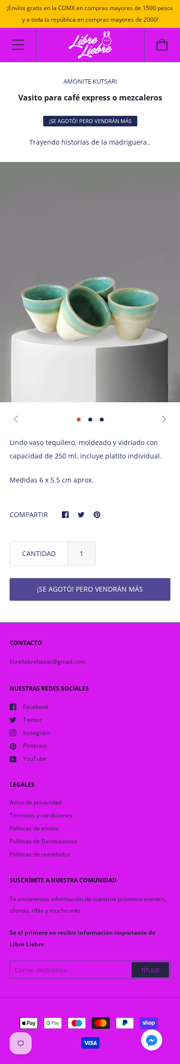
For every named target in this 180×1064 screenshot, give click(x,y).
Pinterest (35, 746)
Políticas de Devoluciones (43, 841)
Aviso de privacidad (35, 802)
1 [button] (79, 419)
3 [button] (102, 419)
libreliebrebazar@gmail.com (47, 661)
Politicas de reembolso (40, 854)
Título (150, 970)
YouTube (35, 759)
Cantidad (39, 553)
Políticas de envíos (34, 828)
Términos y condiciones (41, 815)
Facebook (35, 707)
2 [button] (90, 419)
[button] (151, 1041)
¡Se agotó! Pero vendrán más (90, 589)
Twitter (32, 720)
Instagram (36, 733)
